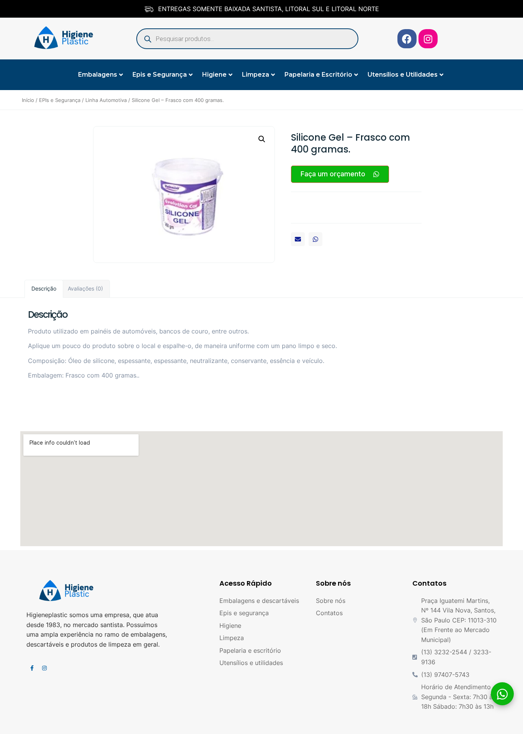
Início (28, 100)
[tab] (44, 289)
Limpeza (255, 74)
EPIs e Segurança (59, 100)
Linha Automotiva (106, 100)
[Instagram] (428, 38)
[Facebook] (407, 38)
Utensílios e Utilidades (403, 74)
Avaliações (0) (85, 288)
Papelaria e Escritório (318, 74)
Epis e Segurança (159, 74)
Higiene (214, 74)
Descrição (43, 288)
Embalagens (97, 74)
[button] (298, 239)
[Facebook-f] (31, 668)
